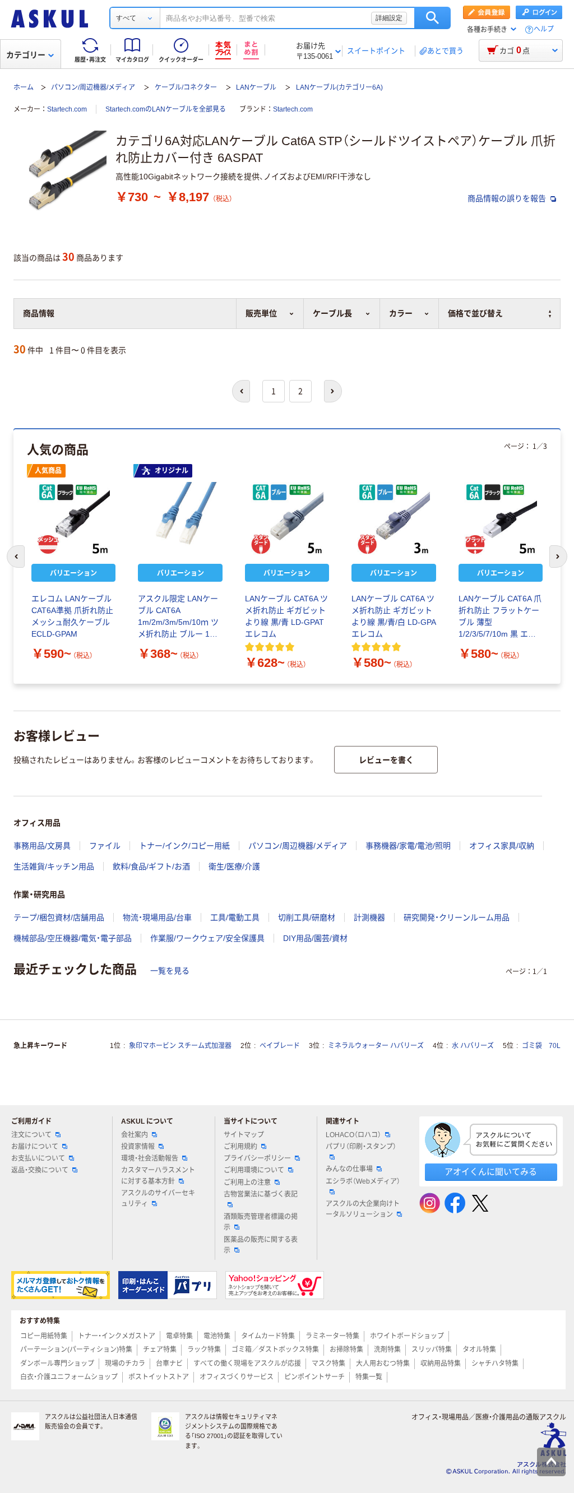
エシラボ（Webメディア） (363, 1181)
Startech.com (67, 109)
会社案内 (134, 1135)
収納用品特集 (440, 1363)
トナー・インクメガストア (116, 1336)
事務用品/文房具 (42, 845)
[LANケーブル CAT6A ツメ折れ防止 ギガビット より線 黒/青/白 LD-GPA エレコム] (393, 518)
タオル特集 (479, 1349)
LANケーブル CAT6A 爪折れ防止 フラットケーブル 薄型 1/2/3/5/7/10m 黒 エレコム (500, 617)
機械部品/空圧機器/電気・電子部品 (72, 938)
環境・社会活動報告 (149, 1158)
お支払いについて (38, 1158)
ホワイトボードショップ (407, 1336)
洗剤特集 (387, 1349)
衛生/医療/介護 (234, 866)
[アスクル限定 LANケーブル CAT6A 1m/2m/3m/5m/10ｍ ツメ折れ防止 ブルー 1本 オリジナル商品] (179, 518)
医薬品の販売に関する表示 (261, 1245)
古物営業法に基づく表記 (261, 1194)
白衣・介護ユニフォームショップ (69, 1377)
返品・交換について (39, 1170)
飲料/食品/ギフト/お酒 (151, 866)
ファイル (105, 845)
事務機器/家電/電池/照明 (408, 845)
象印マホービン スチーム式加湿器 (180, 1046)
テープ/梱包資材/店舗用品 (58, 917)
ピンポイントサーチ (314, 1377)
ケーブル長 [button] (332, 313)
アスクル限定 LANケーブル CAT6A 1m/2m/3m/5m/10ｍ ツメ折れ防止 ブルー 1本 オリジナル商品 (178, 617)
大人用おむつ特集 (383, 1363)
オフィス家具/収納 (501, 845)
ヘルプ (544, 29)
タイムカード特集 (268, 1336)
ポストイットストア (158, 1377)
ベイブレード (280, 1046)
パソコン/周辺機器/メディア (93, 87)
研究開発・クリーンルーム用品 (457, 917)
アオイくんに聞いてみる (491, 1171)
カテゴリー (25, 54)
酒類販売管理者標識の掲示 (261, 1222)
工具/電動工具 (235, 917)
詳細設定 (389, 18)
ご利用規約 (240, 1147)
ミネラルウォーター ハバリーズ (376, 1046)
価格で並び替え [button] (475, 313)
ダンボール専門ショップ (57, 1363)
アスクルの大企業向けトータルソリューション (363, 1209)
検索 (432, 18)
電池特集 (216, 1336)
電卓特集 (179, 1336)
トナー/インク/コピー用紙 (184, 845)
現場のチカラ (125, 1363)
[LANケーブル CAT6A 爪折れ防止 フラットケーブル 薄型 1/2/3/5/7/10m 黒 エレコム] (500, 518)
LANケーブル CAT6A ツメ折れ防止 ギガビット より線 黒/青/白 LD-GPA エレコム (393, 616)
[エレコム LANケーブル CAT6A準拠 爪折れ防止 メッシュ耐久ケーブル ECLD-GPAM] (73, 518)
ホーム (23, 87)
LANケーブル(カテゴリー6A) (339, 87)
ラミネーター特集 (332, 1336)
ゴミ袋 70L (541, 1046)
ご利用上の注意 (247, 1182)
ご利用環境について (254, 1170)
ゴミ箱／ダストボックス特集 (275, 1349)
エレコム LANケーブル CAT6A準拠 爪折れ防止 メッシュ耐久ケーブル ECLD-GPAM (72, 616)
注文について (31, 1135)
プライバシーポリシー (257, 1158)
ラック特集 (204, 1349)
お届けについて (34, 1147)
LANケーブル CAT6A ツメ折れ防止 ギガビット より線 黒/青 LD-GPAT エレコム (286, 616)
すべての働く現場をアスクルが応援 (247, 1363)
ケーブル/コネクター (186, 87)
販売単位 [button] (261, 313)
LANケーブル (256, 87)
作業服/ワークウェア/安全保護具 (207, 938)
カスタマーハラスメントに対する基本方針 (158, 1175)
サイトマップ (244, 1135)
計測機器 (369, 917)
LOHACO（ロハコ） (353, 1135)
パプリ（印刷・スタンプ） (361, 1147)
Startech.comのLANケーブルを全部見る (165, 109)
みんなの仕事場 (349, 1169)
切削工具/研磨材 (306, 917)
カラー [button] (401, 313)
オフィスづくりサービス (237, 1377)
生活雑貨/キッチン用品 (53, 866)
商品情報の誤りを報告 (507, 198)
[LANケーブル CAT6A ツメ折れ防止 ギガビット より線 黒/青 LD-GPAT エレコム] (287, 518)
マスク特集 (328, 1363)
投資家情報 (138, 1147)
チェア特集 (160, 1349)
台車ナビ (169, 1363)
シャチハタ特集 (495, 1363)
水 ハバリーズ (473, 1046)
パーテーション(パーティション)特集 (76, 1349)
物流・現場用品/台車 (157, 917)
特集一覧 (368, 1377)
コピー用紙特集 (43, 1336)
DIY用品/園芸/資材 (315, 938)
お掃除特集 (346, 1349)
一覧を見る (169, 970)
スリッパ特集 (431, 1349)
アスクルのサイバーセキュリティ (158, 1198)
